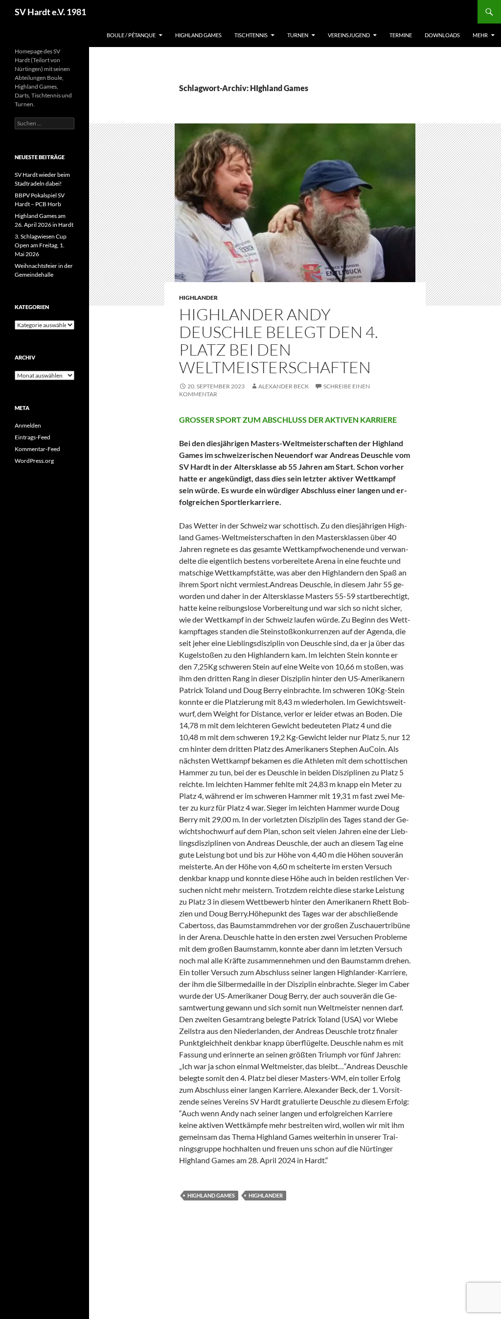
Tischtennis (251, 35)
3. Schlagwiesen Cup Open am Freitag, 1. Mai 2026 (41, 245)
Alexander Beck (283, 386)
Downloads (442, 35)
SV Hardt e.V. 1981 (50, 11)
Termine (400, 35)
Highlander (198, 297)
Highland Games (198, 35)
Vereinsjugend (349, 35)
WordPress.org (34, 460)
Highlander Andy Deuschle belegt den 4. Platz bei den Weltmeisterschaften (278, 340)
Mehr (480, 35)
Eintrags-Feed (32, 437)
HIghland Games (211, 1195)
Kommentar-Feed (37, 449)
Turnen (297, 35)
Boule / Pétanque (131, 35)
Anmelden (28, 425)
